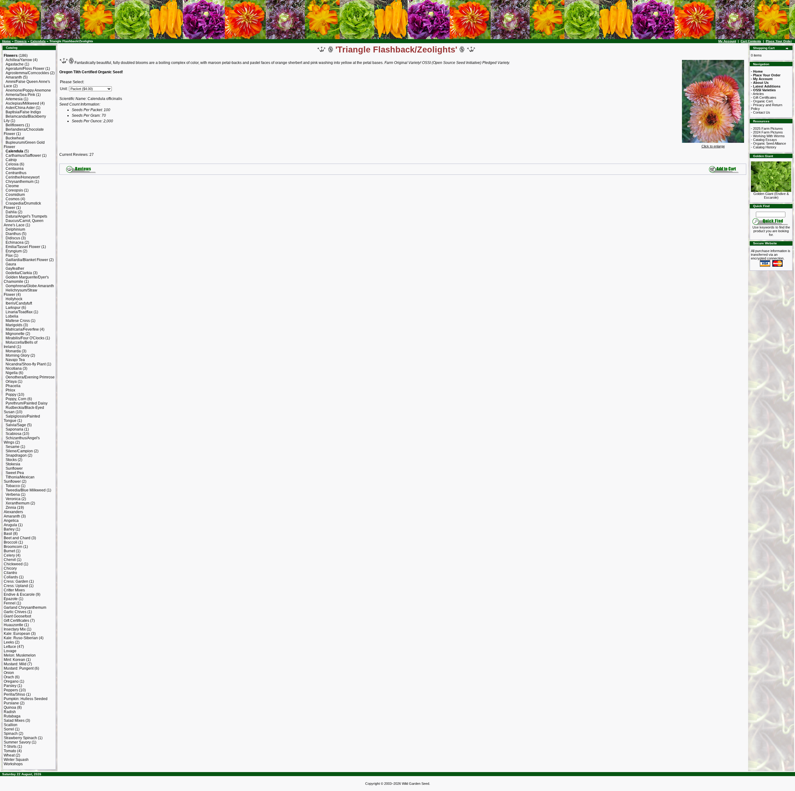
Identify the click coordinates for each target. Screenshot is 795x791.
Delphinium (15, 229)
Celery (9, 555)
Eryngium (14, 251)
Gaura (11, 264)
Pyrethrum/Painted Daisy (27, 403)
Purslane (11, 703)
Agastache (15, 64)
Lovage (10, 651)
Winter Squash (16, 759)
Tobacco (13, 486)
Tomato (10, 751)
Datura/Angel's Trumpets (26, 216)
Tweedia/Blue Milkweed (26, 490)
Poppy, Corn (16, 399)
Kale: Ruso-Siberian (21, 638)
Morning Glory (18, 355)
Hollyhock (14, 299)
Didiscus (13, 238)
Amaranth (14, 77)
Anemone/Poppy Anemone (28, 90)
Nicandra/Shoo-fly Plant (26, 364)
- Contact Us (760, 112)
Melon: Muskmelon (20, 655)
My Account (727, 41)
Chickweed (13, 564)
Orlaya (11, 381)
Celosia (12, 164)
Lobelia (12, 316)
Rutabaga (12, 716)
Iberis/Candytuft (19, 303)
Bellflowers (15, 125)
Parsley (10, 686)
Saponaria (14, 429)
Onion (9, 673)
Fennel (10, 603)
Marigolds (14, 325)
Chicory (10, 568)
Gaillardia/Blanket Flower (27, 260)
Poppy (11, 394)
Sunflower (14, 468)
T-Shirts (10, 746)
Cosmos (13, 199)
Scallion (10, 725)
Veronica (13, 499)
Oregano (11, 681)
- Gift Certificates (763, 97)
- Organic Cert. (762, 101)
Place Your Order (779, 41)
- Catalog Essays (764, 140)
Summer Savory (17, 742)
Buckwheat (15, 138)
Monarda (13, 351)
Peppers (11, 690)
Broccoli (10, 542)
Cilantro (10, 573)
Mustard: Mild (15, 664)
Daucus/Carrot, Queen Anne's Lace (23, 223)
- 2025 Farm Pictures (767, 128)
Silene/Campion (19, 451)
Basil (8, 533)
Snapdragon (16, 455)
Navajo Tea (15, 360)
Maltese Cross (18, 321)
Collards (11, 577)
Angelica (11, 520)
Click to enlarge (713, 146)
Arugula (10, 525)
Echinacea (15, 242)
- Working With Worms (768, 136)
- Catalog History (763, 147)
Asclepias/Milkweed (22, 103)
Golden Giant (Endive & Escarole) (771, 195)
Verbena (13, 494)
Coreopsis (14, 190)
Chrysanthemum (20, 181)
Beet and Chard (17, 538)
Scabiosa (13, 434)
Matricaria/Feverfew (22, 329)
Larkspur (13, 307)
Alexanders (13, 512)
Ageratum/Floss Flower (25, 68)
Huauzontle (13, 625)
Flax (9, 255)
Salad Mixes (14, 720)
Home (6, 41)
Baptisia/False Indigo (23, 112)
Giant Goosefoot (17, 616)
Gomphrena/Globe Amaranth (30, 286)
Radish (10, 712)
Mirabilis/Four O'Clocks (25, 338)
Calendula (38, 41)
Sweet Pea (15, 473)
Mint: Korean (14, 660)
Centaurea (15, 168)
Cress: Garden (16, 581)
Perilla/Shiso (14, 694)
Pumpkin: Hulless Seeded (26, 699)
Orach (9, 677)
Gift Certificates (16, 620)
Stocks (11, 460)
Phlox (10, 390)
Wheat (9, 755)
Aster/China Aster (20, 108)
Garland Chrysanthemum (25, 607)
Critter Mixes (14, 590)
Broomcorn (13, 547)
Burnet (9, 551)
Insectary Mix (15, 629)
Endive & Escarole (19, 594)
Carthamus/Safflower (23, 155)
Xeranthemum (18, 503)
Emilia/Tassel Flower (23, 247)
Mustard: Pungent (19, 668)
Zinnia (11, 507)
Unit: (64, 89)
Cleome (12, 186)
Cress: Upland (16, 586)
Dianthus (13, 234)
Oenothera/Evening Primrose (30, 377)
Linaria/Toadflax (19, 312)
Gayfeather (15, 268)
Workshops (13, 764)
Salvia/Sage (16, 425)
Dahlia (11, 212)
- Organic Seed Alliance (768, 143)
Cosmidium (15, 194)
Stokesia (13, 464)
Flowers (21, 41)
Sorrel (9, 729)
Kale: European (17, 633)
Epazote (11, 599)
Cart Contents (751, 41)
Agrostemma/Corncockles (27, 73)
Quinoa (10, 707)
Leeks (9, 642)
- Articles (757, 94)
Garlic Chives (15, 612)
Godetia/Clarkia (19, 273)
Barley (9, 529)
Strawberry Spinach (20, 738)
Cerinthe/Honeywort (22, 177)
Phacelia (13, 386)
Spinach (11, 733)
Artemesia (14, 99)
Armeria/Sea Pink (20, 95)
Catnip (11, 160)
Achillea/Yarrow (19, 60)
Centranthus (16, 173)
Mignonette (15, 334)
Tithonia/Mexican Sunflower (19, 479)
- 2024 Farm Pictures (767, 132)
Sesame (13, 447)
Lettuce (10, 646)
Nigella (12, 373)
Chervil (10, 560)
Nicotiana (14, 368)
